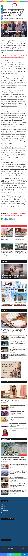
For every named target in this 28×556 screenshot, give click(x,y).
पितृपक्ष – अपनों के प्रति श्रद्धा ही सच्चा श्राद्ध (18, 429)
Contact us (3, 512)
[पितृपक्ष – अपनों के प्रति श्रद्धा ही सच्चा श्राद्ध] (4, 432)
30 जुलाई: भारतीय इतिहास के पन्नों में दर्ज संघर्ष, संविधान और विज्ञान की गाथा (18, 491)
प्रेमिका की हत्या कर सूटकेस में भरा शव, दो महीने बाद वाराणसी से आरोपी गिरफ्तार (18, 336)
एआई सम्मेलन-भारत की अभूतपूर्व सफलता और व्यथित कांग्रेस (17, 412)
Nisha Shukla (5, 18)
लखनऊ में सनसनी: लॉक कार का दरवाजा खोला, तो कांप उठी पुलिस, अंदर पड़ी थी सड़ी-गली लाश (18, 349)
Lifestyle (3, 508)
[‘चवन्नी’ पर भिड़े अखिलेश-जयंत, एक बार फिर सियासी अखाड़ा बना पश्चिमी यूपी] (21, 231)
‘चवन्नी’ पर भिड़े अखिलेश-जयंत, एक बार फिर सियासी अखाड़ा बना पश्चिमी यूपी (20, 238)
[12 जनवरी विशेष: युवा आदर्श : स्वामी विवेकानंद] (4, 419)
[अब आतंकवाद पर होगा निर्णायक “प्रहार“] (4, 407)
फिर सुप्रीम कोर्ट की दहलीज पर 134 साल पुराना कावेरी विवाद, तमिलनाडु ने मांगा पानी (13, 458)
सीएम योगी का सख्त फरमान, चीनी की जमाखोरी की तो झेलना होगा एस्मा (7, 238)
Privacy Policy (4, 504)
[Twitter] (1, 10)
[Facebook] (1, 8)
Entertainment (4, 510)
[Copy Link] (1, 16)
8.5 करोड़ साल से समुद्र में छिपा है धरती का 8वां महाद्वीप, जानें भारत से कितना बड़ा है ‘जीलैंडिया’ (18, 472)
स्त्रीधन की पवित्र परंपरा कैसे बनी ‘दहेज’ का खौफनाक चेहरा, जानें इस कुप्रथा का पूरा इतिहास (18, 466)
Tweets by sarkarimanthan (7, 543)
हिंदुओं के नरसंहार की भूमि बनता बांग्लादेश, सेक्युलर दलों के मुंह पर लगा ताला (18, 424)
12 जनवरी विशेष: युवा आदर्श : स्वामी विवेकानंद (17, 418)
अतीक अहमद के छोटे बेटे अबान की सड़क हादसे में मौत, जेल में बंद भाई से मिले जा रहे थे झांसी (18, 356)
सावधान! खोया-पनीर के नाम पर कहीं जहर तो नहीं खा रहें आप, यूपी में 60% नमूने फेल (13, 330)
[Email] (1, 13)
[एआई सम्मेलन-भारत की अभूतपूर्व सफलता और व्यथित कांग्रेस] (4, 413)
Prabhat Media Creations (18, 550)
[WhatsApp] (1, 5)
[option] (14, 271)
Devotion (3, 506)
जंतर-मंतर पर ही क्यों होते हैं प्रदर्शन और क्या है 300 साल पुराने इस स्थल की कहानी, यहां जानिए (17, 485)
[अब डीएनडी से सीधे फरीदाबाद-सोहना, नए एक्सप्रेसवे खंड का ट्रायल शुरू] (7, 246)
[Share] (1, 18)
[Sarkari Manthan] (14, 5)
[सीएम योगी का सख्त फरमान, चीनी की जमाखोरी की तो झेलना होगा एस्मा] (7, 231)
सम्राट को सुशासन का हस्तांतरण (10, 401)
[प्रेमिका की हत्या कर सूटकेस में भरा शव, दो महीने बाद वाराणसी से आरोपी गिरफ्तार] (4, 337)
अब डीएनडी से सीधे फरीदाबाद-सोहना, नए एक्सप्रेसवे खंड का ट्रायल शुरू (7, 253)
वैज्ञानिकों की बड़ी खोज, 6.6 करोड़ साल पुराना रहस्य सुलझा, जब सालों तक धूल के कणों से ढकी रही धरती (18, 479)
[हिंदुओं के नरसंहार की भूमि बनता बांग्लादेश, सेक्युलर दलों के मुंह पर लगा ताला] (4, 425)
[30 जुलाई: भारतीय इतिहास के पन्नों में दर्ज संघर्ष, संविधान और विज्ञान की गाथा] (4, 492)
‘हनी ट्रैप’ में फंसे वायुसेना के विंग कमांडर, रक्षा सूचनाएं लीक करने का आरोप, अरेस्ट (18, 342)
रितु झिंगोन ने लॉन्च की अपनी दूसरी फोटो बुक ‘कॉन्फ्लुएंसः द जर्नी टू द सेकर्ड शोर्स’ (13, 276)
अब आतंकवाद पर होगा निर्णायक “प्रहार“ (17, 405)
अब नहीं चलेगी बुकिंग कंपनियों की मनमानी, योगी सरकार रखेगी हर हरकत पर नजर (20, 253)
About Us (3, 515)
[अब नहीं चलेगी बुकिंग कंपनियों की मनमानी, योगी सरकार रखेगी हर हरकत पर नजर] (21, 246)
